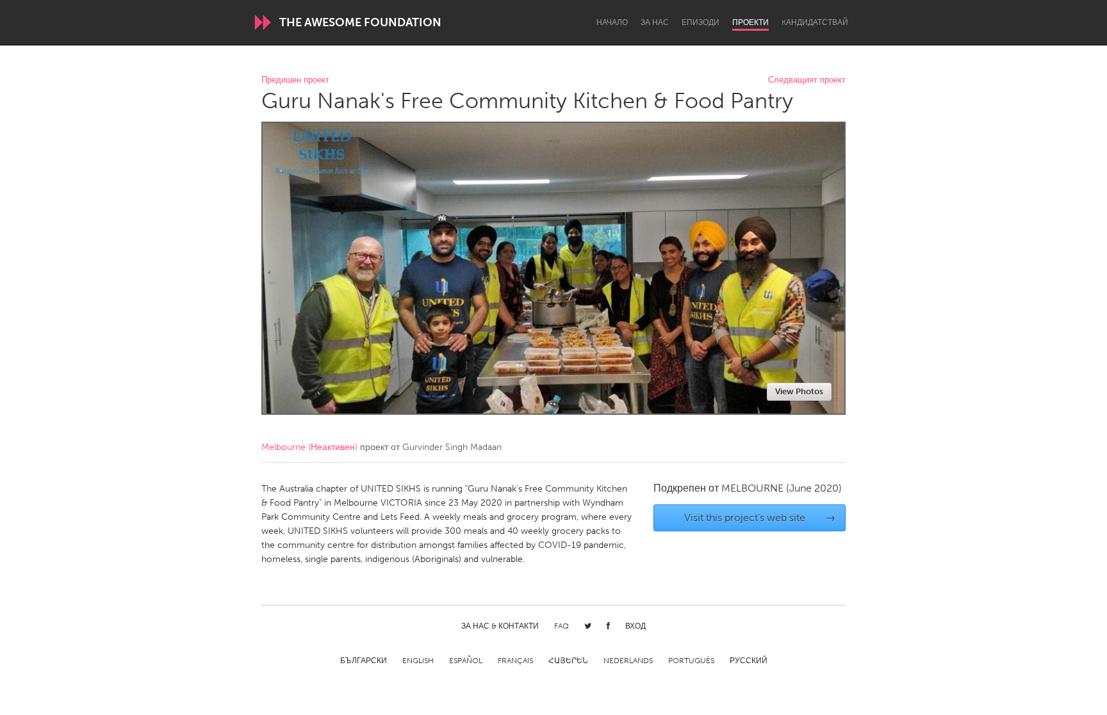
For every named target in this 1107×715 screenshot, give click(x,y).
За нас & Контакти (500, 626)
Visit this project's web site (760, 517)
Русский (748, 660)
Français (515, 660)
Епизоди (700, 22)
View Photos (799, 391)
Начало (612, 22)
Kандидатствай (815, 22)
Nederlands (628, 660)
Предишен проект (295, 80)
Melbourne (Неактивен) (309, 447)
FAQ (561, 626)
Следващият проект (807, 80)
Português (691, 660)
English (418, 660)
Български (363, 660)
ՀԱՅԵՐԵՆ (568, 660)
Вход (635, 626)
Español (465, 660)
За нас (655, 22)
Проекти (750, 22)
